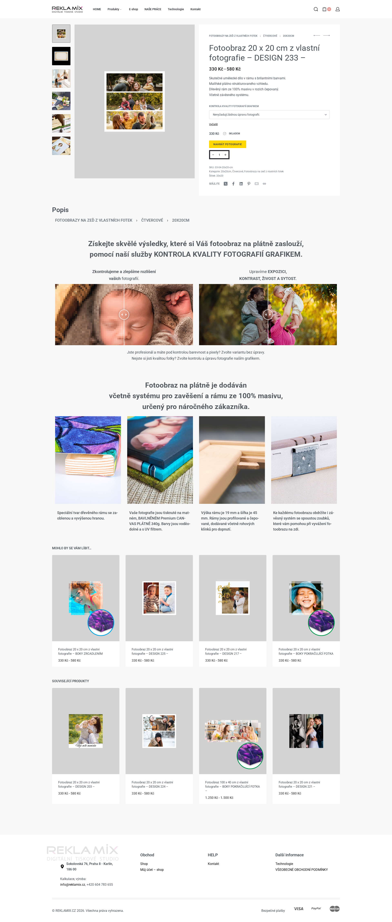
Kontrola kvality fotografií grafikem (234, 106)
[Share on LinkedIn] (241, 184)
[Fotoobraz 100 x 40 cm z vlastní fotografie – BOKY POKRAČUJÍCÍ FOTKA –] (232, 731)
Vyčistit (213, 124)
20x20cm (288, 35)
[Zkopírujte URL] (264, 184)
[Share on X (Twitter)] (225, 184)
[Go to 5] (61, 123)
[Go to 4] (61, 101)
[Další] (183, 101)
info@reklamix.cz (72, 885)
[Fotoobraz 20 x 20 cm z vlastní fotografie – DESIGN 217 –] (232, 598)
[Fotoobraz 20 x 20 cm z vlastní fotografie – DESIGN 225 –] (159, 598)
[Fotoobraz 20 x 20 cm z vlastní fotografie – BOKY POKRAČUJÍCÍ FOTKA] (306, 598)
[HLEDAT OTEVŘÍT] (316, 9)
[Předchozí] (85, 101)
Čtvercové (270, 35)
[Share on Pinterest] (249, 184)
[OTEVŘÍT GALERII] (135, 101)
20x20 (219, 175)
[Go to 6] (61, 146)
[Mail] (256, 184)
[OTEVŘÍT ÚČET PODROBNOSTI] (337, 9)
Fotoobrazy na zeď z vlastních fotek (233, 35)
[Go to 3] (61, 78)
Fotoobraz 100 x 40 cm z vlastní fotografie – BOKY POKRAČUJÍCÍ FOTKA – (232, 786)
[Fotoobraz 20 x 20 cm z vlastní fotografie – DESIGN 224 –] (159, 731)
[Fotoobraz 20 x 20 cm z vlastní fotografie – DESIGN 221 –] (306, 731)
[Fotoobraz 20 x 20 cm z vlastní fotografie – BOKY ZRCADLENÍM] (85, 598)
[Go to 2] (61, 56)
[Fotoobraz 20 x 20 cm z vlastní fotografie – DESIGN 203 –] (85, 731)
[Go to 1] (61, 33)
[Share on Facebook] (233, 184)
